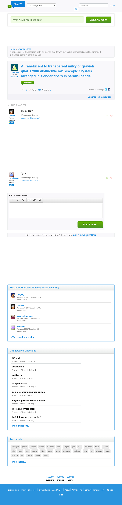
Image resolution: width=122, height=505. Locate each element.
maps (58, 451)
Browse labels (44, 489)
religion (66, 446)
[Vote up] (23, 89)
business (77, 451)
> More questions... (20, 425)
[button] (12, 200)
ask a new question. (85, 235)
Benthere (21, 326)
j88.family (17, 358)
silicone (105, 446)
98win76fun (18, 366)
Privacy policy (98, 489)
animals (33, 446)
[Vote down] (29, 89)
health (41, 446)
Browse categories (28, 489)
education (66, 451)
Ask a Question (98, 19)
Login (112, 5)
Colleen (12, 115)
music (20, 451)
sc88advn (17, 374)
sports (38, 455)
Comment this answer (30, 117)
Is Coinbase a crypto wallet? (26, 417)
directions (88, 446)
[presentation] (12, 200)
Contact (88, 489)
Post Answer (90, 224)
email (85, 451)
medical (29, 455)
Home (12, 48)
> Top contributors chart (23, 337)
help (13, 451)
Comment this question (99, 96)
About (67, 489)
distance (15, 455)
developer (15, 446)
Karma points (77, 489)
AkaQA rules (57, 489)
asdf (58, 446)
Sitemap (110, 489)
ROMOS (20, 294)
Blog (61, 494)
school (46, 455)
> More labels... (18, 461)
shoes (50, 451)
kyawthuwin (16, 72)
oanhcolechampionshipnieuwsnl (28, 391)
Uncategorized (24, 48)
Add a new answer (18, 195)
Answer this (27, 82)
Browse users (13, 489)
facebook (50, 446)
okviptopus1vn (19, 383)
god (73, 446)
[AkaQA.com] (16, 4)
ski (92, 451)
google (34, 451)
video (42, 451)
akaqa (107, 451)
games (24, 446)
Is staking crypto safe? (23, 408)
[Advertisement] (61, 38)
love (79, 446)
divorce (99, 451)
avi (22, 455)
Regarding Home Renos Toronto (28, 400)
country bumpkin (25, 315)
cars (27, 451)
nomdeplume (14, 177)
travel (97, 446)
